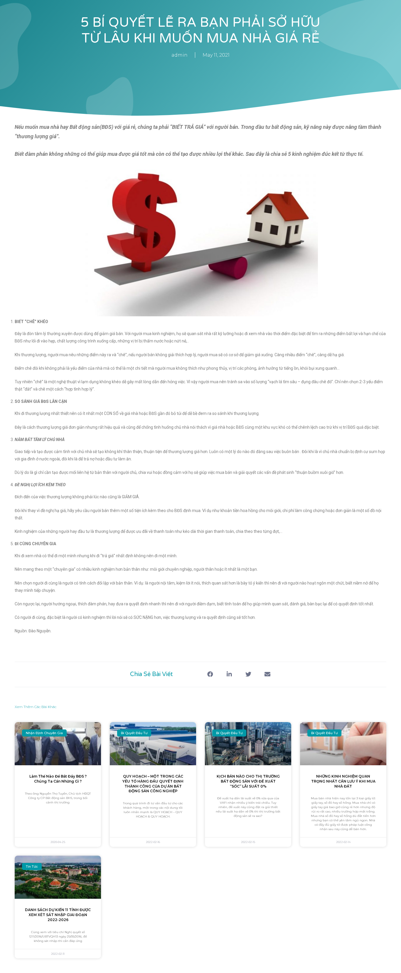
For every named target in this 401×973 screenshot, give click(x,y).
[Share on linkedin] (229, 674)
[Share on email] (267, 674)
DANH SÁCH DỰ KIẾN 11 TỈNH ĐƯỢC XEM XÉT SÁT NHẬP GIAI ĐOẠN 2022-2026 (58, 915)
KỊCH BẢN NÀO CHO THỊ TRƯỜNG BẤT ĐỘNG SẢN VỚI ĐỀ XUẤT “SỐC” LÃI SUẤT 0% (248, 781)
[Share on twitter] (248, 674)
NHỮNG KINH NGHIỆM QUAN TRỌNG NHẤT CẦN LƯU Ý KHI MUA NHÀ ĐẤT (343, 781)
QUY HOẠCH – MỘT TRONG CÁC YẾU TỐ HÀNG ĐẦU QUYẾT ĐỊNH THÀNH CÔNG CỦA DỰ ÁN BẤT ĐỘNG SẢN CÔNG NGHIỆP (152, 783)
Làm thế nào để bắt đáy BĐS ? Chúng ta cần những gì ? (58, 778)
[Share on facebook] (210, 674)
